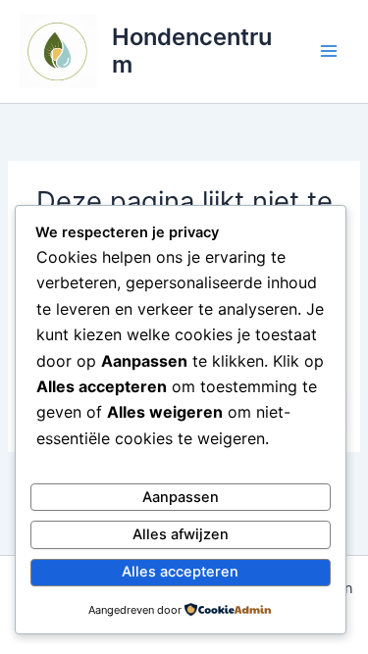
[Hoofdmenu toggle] (328, 51)
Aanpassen (180, 497)
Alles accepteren (180, 571)
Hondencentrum (192, 50)
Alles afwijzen (180, 534)
